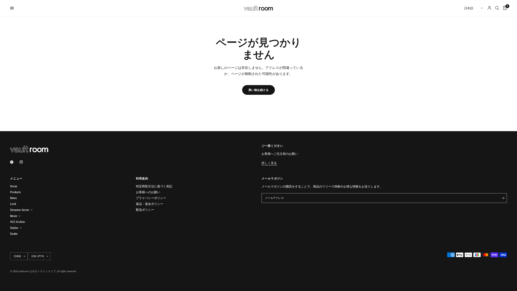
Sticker (14, 228)
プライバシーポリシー (151, 198)
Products (15, 192)
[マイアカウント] (489, 8)
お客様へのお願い (148, 192)
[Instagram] (24, 162)
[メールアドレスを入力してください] (503, 198)
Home (13, 186)
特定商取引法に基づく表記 (154, 186)
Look (13, 204)
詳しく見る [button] (269, 163)
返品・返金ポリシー (149, 204)
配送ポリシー (145, 210)
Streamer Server (19, 210)
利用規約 (142, 178)
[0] (504, 8)
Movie (13, 216)
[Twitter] (14, 162)
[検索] (497, 8)
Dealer (14, 234)
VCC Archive (17, 222)
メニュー (16, 178)
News (13, 198)
